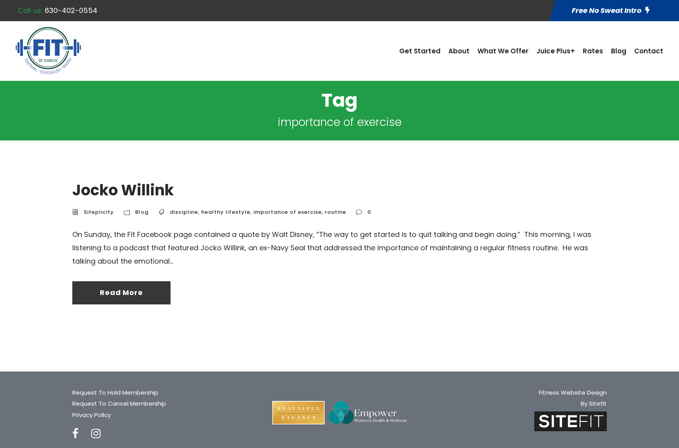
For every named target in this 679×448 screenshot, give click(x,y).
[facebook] (75, 433)
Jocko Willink (123, 190)
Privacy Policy (91, 415)
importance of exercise (287, 212)
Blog (618, 51)
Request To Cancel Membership (119, 403)
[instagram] (96, 433)
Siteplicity (99, 212)
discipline (184, 212)
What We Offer (503, 51)
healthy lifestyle (225, 212)
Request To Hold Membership (115, 392)
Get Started (419, 51)
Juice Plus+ (555, 51)
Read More (121, 292)
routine (335, 212)
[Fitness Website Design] (570, 421)
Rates (593, 51)
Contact (648, 51)
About (459, 51)
